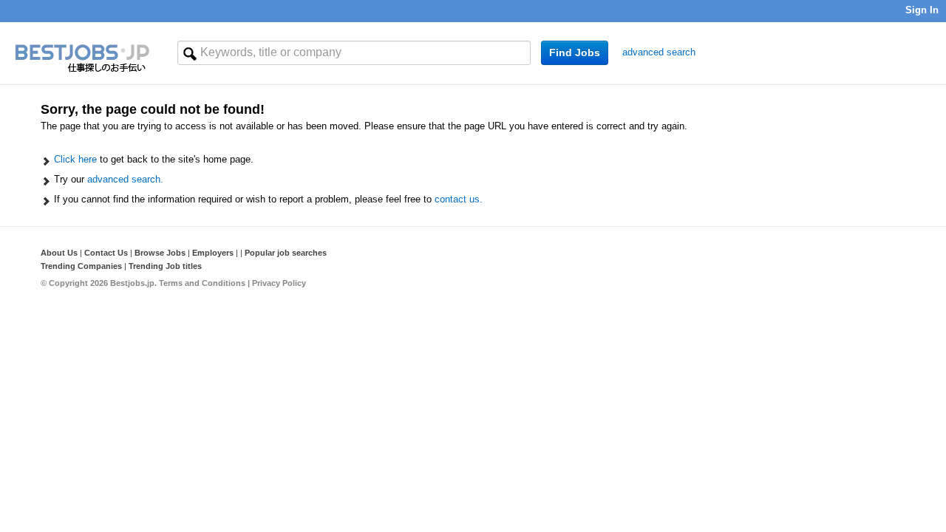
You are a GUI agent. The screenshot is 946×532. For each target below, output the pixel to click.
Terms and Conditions (202, 283)
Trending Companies (81, 266)
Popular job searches (286, 252)
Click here (75, 159)
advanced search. (125, 179)
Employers (213, 252)
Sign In (922, 10)
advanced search (658, 52)
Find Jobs (574, 52)
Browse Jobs (160, 252)
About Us (59, 252)
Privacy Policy (279, 283)
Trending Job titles (165, 266)
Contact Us (106, 252)
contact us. (459, 199)
